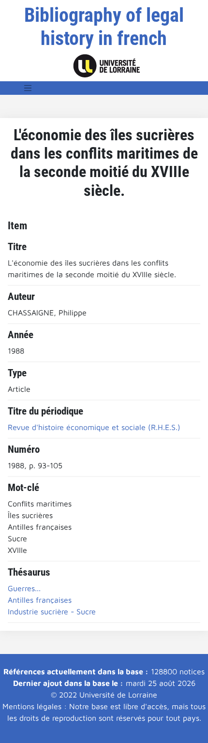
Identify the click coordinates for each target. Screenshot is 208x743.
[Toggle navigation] (28, 88)
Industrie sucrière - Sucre (52, 611)
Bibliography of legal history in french (104, 27)
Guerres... (24, 588)
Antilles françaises (40, 599)
